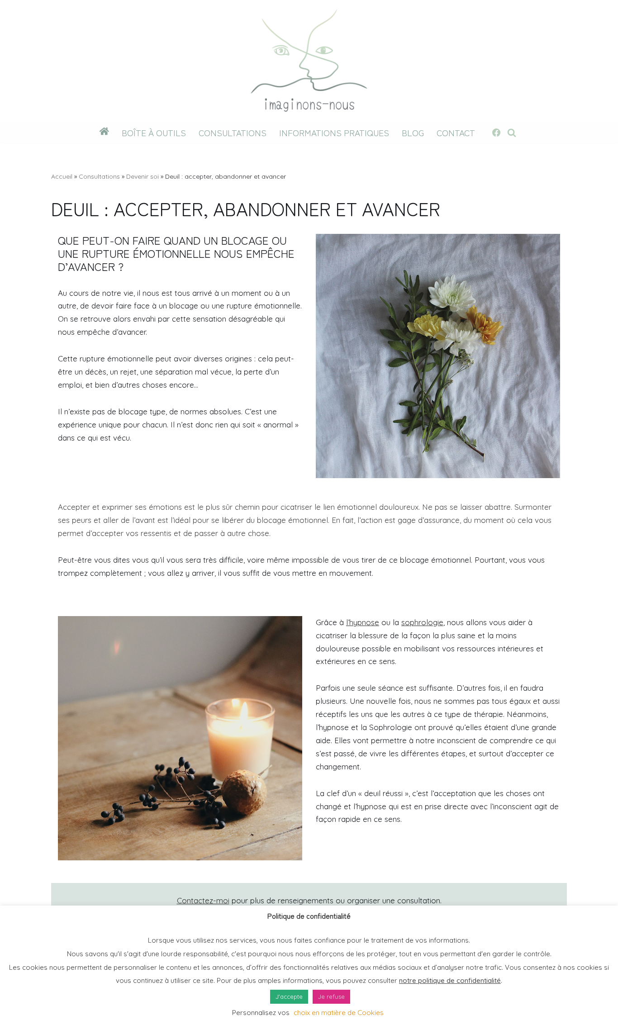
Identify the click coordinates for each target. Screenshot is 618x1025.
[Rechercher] (511, 132)
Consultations (232, 132)
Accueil (61, 176)
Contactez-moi (203, 900)
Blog (413, 132)
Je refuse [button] (331, 996)
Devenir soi (142, 176)
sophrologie (422, 622)
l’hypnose (362, 622)
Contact (456, 132)
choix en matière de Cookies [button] (339, 1012)
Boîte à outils (154, 132)
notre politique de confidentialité (450, 980)
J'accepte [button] (289, 996)
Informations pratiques (334, 132)
